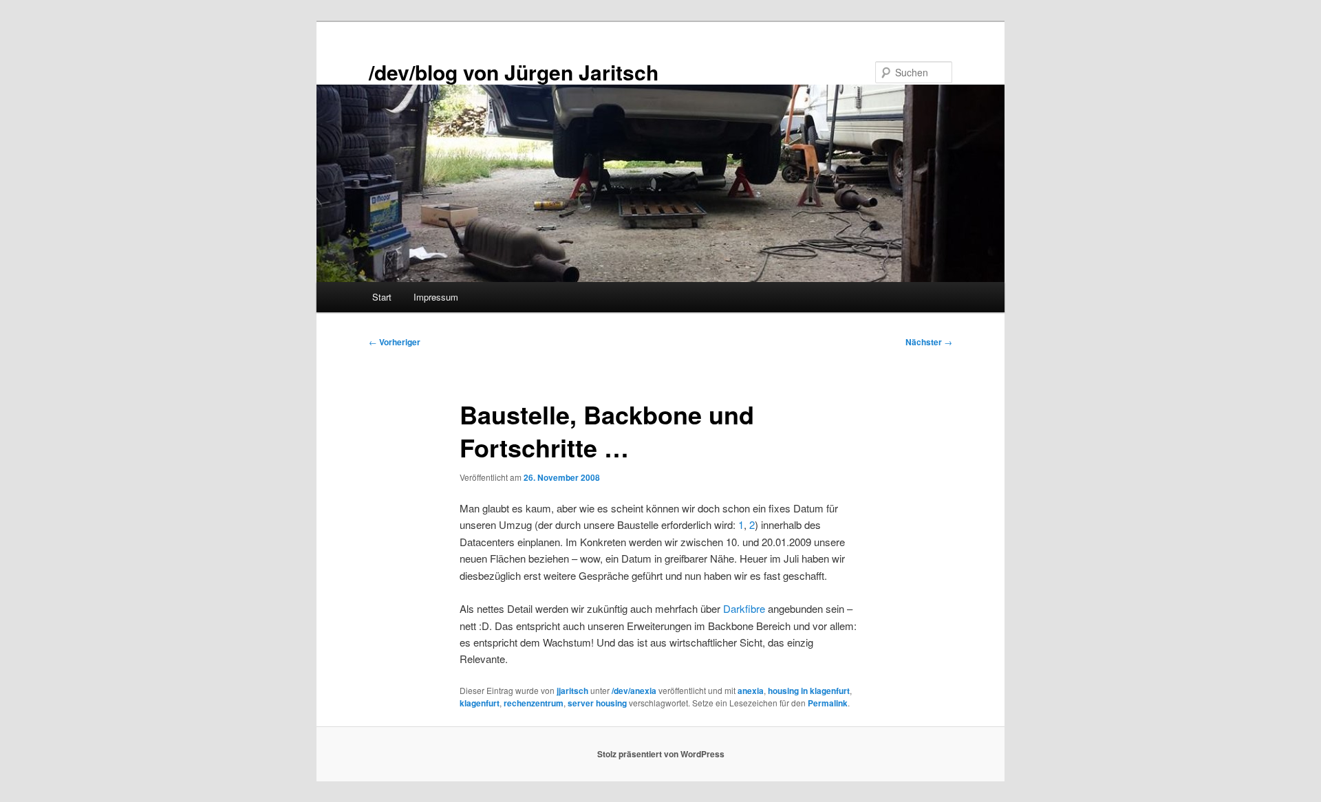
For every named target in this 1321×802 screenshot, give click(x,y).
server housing (597, 703)
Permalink (828, 703)
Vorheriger (394, 342)
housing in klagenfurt (809, 690)
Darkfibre (744, 608)
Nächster (928, 342)
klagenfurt (480, 703)
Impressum (436, 296)
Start (381, 296)
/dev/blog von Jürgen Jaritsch (513, 72)
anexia (751, 690)
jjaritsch (572, 690)
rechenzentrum (533, 703)
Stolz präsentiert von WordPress (660, 754)
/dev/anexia (634, 690)
